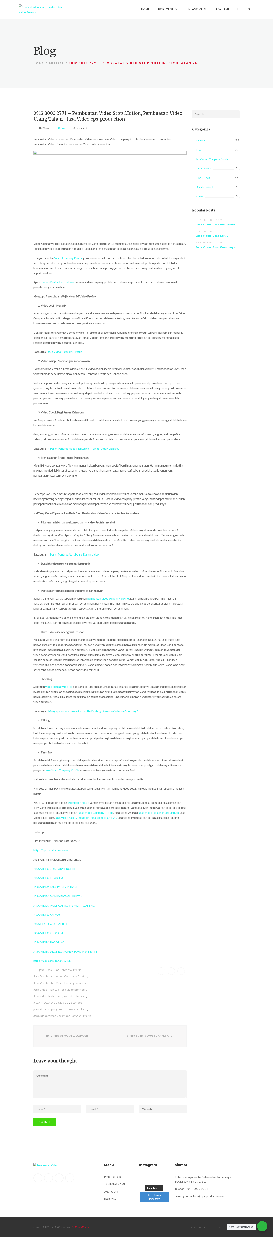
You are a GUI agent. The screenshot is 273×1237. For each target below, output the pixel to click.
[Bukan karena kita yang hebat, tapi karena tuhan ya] (154, 1181)
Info (198, 149)
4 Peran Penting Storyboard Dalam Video (73, 554)
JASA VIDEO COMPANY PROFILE (54, 868)
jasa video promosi (73, 989)
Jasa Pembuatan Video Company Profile (59, 976)
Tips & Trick (203, 177)
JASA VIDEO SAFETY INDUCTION (55, 887)
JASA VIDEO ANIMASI (47, 914)
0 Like (62, 128)
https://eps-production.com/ (50, 850)
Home (38, 63)
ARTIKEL (56, 63)
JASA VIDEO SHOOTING (48, 942)
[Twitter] (48, 1177)
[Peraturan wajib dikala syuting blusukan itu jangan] (144, 1177)
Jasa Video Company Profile (65, 351)
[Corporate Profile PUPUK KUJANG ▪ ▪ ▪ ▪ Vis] (164, 1177)
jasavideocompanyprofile (49, 1009)
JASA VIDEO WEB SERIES (50, 1002)
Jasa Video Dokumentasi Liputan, (159, 812)
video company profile (58, 686)
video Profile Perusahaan (58, 282)
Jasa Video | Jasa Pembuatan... (217, 224)
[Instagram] (69, 1177)
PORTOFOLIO (167, 9)
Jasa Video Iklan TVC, (103, 817)
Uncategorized (204, 187)
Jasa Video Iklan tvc (46, 989)
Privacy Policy (198, 1227)
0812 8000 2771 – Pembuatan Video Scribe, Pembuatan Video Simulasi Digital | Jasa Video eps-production (69, 1036)
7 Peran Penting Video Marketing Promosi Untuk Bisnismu (83, 448)
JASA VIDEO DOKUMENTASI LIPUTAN (57, 896)
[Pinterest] (59, 1177)
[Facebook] (37, 1177)
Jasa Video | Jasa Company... (216, 247)
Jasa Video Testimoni (47, 996)
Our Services (203, 168)
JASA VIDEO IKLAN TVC (48, 878)
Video (199, 196)
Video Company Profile (68, 258)
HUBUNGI (244, 9)
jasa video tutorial (74, 996)
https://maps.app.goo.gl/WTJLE (52, 960)
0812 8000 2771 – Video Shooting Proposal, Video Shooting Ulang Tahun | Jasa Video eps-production (152, 1036)
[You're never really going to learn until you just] (164, 1181)
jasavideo (76, 1002)
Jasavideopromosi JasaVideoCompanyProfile (62, 1016)
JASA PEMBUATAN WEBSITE (78, 951)
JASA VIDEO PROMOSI (48, 933)
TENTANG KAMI (195, 9)
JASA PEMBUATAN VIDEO (50, 924)
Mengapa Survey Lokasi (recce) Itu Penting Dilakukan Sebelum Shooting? (93, 711)
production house (78, 802)
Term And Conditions (226, 1227)
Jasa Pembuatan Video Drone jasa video (59, 983)
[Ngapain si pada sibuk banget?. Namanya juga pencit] (144, 1181)
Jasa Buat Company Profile (64, 970)
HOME (145, 9)
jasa (41, 970)
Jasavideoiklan (77, 1009)
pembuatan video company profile (108, 598)
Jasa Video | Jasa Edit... (212, 235)
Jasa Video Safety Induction (72, 817)
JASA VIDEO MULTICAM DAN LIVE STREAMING (64, 905)
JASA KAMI (221, 9)
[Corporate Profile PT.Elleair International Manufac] (154, 1177)
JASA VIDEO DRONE (46, 951)
